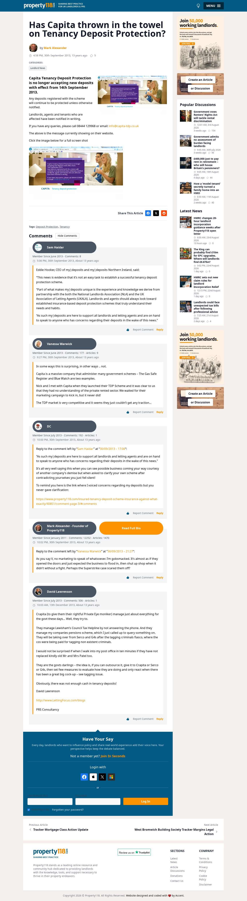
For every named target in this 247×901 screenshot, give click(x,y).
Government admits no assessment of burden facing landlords (206, 141)
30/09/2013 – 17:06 (112, 449)
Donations (176, 875)
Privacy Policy (203, 868)
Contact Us (176, 881)
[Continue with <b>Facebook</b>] (84, 777)
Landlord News (37, 68)
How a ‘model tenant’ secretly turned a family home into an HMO (207, 188)
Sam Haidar (85, 449)
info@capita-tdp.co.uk (124, 126)
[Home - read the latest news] (109, 5)
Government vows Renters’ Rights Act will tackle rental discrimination (205, 116)
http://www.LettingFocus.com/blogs (60, 700)
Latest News (174, 860)
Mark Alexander (55, 48)
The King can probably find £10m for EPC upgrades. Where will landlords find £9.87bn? (206, 256)
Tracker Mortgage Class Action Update (60, 830)
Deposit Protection (47, 226)
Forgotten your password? (68, 809)
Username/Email (37, 795)
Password (81, 795)
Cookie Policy (203, 877)
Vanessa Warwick (89, 551)
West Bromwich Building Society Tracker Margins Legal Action (174, 832)
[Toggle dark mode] (198, 5)
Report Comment (143, 329)
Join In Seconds (113, 756)
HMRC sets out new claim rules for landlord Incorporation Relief (206, 282)
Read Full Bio (131, 528)
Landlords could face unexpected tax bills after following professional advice (207, 307)
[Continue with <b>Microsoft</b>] (111, 777)
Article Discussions (177, 868)
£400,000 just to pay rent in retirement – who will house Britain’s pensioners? (207, 163)
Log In (145, 801)
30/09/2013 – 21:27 (120, 551)
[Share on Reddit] (164, 213)
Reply (159, 329)
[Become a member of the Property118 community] (200, 43)
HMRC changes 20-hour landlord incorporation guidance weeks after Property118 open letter (207, 225)
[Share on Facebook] (148, 213)
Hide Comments (67, 235)
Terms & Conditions (205, 860)
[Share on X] (156, 213)
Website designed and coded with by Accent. (155, 895)
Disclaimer (205, 884)
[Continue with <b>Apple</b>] (93, 777)
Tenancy (65, 226)
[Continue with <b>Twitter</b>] (102, 777)
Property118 (92, 895)
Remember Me (40, 809)
